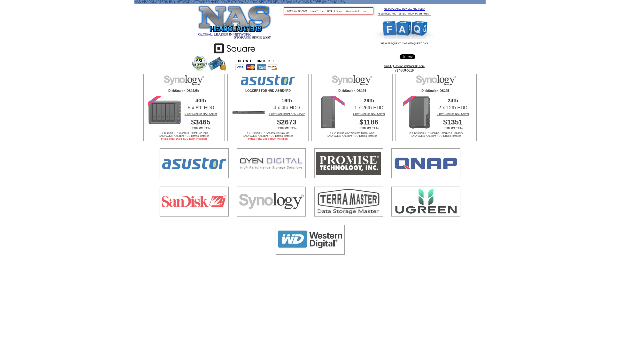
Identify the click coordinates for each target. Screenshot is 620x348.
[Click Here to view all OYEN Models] (271, 184)
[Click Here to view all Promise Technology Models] (348, 184)
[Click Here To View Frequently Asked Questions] (404, 29)
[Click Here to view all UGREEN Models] (426, 222)
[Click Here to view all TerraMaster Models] (348, 222)
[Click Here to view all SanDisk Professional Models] (194, 222)
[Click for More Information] (234, 53)
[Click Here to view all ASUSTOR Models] (194, 184)
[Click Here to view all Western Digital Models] (310, 261)
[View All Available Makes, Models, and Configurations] (234, 23)
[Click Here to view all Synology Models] (271, 222)
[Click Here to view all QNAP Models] (426, 184)
